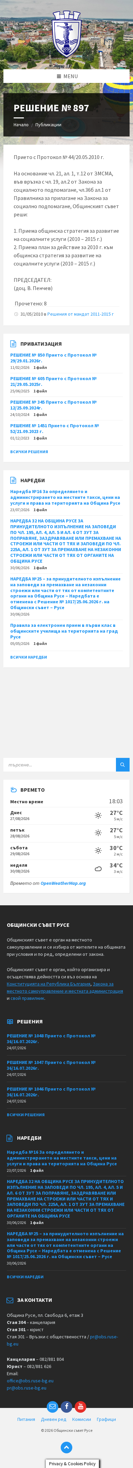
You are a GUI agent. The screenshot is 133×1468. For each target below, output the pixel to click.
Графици (106, 1419)
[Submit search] (123, 765)
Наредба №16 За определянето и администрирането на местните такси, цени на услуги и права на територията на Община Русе (65, 497)
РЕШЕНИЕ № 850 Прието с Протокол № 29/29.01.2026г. (53, 358)
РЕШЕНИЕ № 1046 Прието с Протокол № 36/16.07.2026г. (51, 1092)
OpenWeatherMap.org (63, 883)
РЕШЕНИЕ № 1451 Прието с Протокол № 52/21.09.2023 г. (54, 428)
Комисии (81, 1419)
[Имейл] (52, 1407)
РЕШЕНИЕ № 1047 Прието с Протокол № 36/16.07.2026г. (51, 1065)
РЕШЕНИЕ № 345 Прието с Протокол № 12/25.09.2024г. (53, 405)
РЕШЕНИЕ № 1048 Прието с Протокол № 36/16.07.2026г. (51, 1039)
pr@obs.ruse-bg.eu (26, 1388)
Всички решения (29, 451)
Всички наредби (28, 657)
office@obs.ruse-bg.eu (30, 1381)
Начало (21, 124)
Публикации (48, 124)
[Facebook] (66, 1407)
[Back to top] (66, 1447)
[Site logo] (67, 56)
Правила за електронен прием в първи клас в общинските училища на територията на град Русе (64, 631)
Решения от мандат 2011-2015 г (80, 314)
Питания (26, 1419)
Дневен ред (53, 1419)
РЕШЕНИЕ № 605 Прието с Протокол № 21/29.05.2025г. (53, 381)
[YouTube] (80, 1407)
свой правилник (27, 998)
